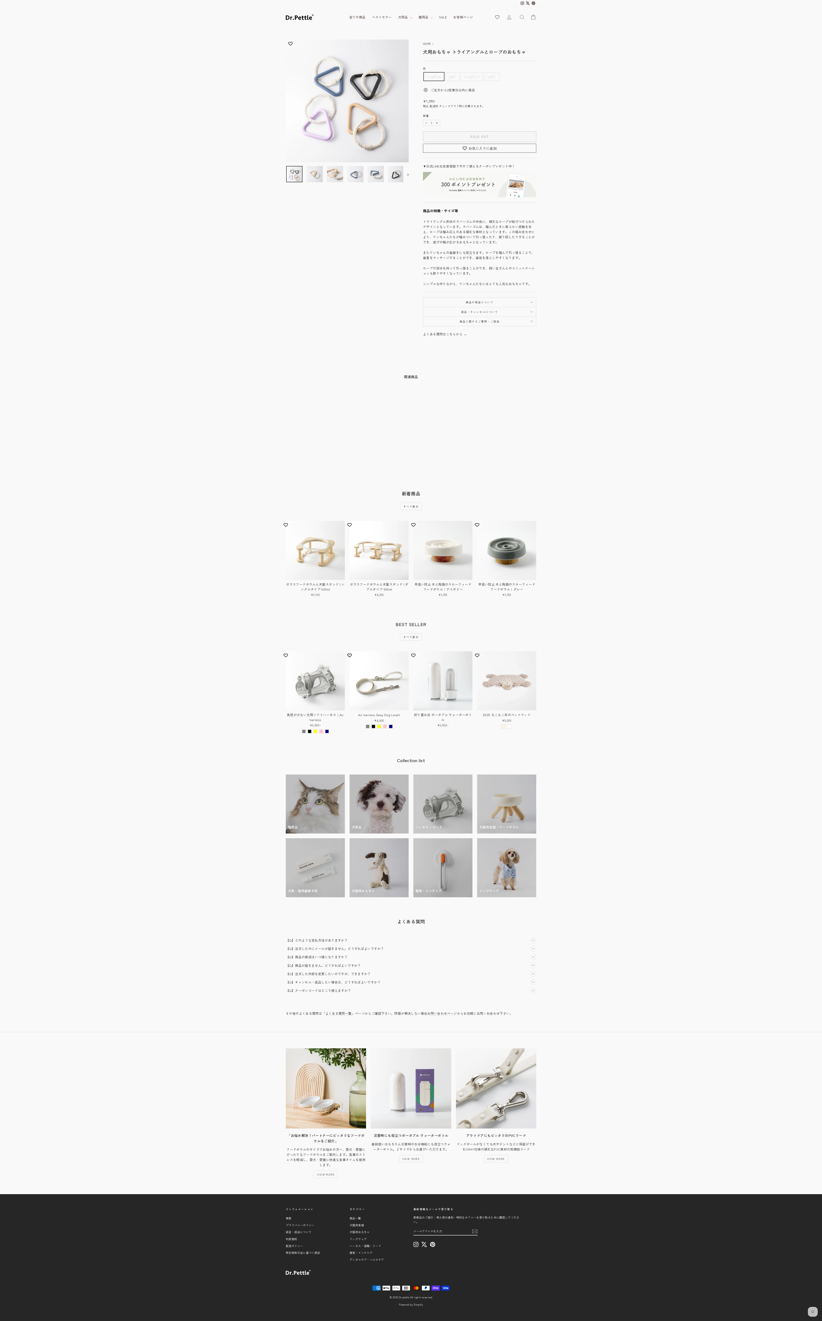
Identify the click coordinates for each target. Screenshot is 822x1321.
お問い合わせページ (442, 1013)
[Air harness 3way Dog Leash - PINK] (385, 726)
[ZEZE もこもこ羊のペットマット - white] (510, 726)
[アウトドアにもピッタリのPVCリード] (496, 1088)
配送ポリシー (294, 1246)
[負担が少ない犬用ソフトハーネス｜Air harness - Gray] (304, 731)
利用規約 (291, 1239)
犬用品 (403, 17)
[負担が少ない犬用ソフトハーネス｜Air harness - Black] (310, 731)
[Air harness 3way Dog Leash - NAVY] (391, 726)
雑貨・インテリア (361, 1253)
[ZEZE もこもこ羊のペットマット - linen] (504, 726)
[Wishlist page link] (497, 17)
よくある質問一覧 (338, 1013)
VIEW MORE (326, 1174)
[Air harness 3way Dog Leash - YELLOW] (379, 726)
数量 (426, 115)
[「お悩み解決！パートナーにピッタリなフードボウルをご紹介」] (326, 1088)
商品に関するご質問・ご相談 (480, 321)
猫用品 (423, 17)
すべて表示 (411, 506)
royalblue (434, 76)
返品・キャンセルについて (479, 312)
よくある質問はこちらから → (445, 334)
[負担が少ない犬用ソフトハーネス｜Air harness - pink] (321, 731)
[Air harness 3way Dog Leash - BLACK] (373, 726)
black (492, 76)
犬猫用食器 (357, 1225)
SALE (443, 17)
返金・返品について (298, 1232)
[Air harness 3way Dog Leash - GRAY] (368, 726)
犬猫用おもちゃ (360, 1232)
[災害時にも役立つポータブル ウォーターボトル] (411, 1088)
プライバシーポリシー (300, 1225)
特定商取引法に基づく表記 (303, 1253)
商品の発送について (480, 302)
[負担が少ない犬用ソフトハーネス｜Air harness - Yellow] (315, 731)
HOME (427, 44)
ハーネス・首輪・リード (365, 1246)
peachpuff (472, 76)
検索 (289, 1218)
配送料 (434, 106)
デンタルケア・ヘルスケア (367, 1259)
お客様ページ (463, 17)
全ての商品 (357, 17)
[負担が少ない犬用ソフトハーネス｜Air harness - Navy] (327, 731)
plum (452, 76)
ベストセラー (382, 17)
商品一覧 (355, 1218)
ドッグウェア (358, 1239)
